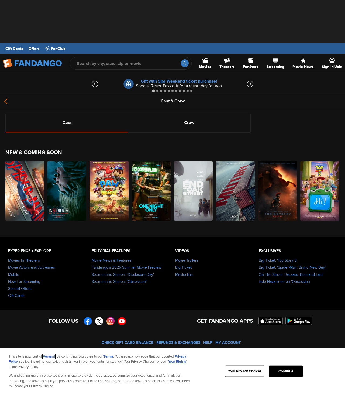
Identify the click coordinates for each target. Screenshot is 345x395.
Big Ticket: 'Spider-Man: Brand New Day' (292, 267)
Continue (285, 371)
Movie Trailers (186, 260)
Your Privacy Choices (244, 371)
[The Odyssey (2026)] (278, 191)
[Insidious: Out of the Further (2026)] (67, 191)
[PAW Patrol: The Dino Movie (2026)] (109, 191)
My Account (228, 342)
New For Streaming (24, 281)
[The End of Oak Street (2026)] (193, 191)
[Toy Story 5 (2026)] (320, 191)
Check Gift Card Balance (127, 342)
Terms (108, 356)
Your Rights (177, 361)
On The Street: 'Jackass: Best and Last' (291, 274)
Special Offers (20, 288)
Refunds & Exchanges (178, 342)
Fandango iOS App (270, 321)
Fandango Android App (298, 321)
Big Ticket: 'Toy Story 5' (278, 260)
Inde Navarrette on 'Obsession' (285, 281)
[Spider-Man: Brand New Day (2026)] (25, 191)
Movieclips (184, 274)
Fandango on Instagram (110, 321)
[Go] (185, 63)
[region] (172, 371)
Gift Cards (14, 48)
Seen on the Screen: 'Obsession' (119, 281)
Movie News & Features (112, 260)
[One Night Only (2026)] (151, 191)
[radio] (67, 123)
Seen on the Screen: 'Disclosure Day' (123, 274)
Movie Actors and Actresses (31, 267)
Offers (34, 48)
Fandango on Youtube (122, 321)
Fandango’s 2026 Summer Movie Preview (126, 267)
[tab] (153, 90)
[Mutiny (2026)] (235, 191)
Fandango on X (99, 321)
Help (207, 342)
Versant (49, 356)
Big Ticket (183, 267)
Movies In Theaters (24, 260)
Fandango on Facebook (88, 321)
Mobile (13, 274)
